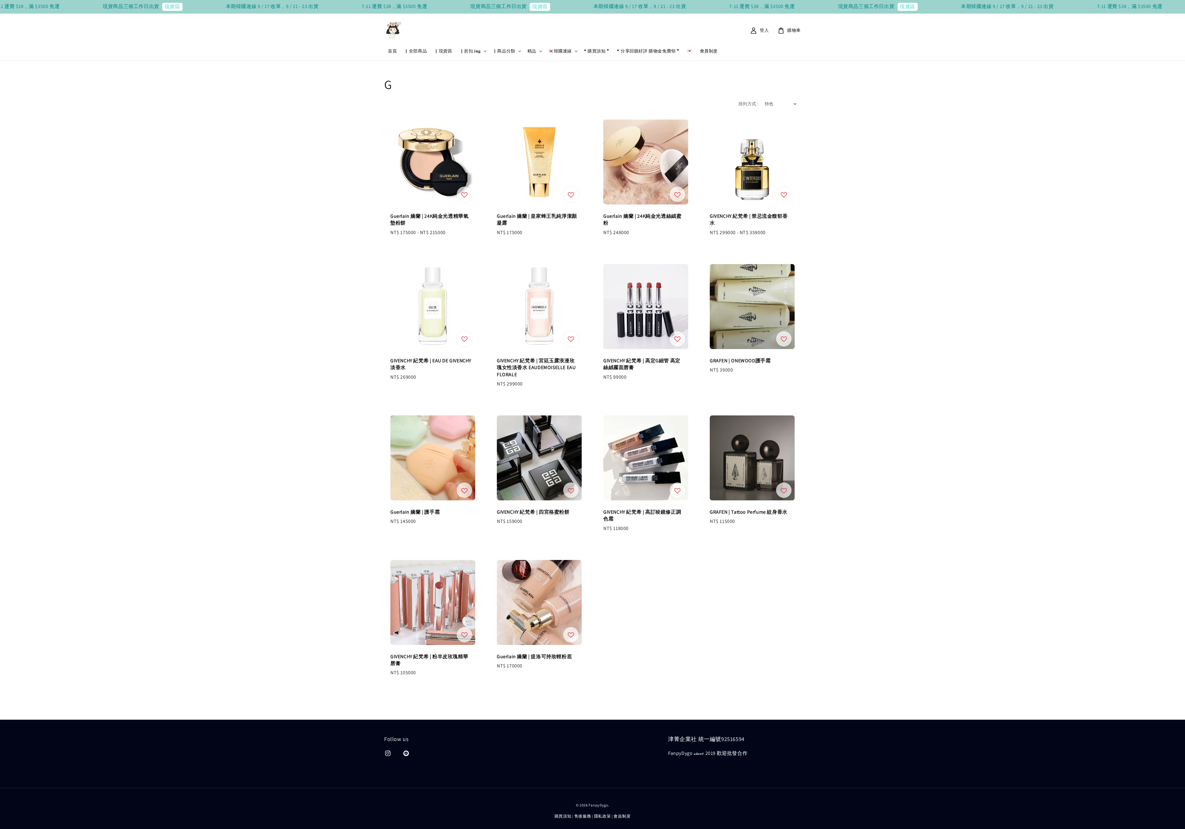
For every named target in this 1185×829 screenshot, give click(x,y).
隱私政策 (602, 816)
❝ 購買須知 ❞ (596, 51)
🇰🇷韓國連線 (560, 51)
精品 (531, 51)
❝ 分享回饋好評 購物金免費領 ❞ (648, 51)
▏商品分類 (504, 51)
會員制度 (709, 51)
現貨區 (93, 6)
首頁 (392, 51)
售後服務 (582, 816)
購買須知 (563, 816)
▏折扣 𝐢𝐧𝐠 (470, 51)
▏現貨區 (443, 51)
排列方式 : (748, 104)
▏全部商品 (415, 51)
